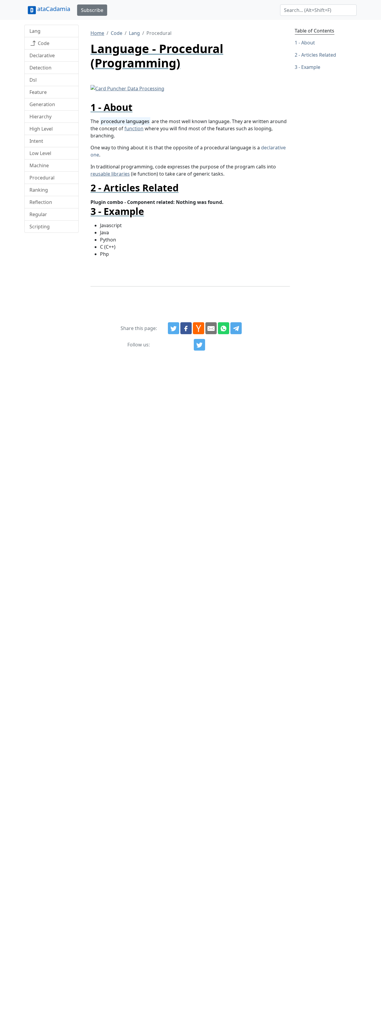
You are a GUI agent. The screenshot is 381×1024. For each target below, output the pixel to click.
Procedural (41, 177)
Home (97, 33)
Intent (36, 141)
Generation (42, 104)
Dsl (33, 80)
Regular (38, 214)
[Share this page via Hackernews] (198, 328)
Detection (40, 67)
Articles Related (318, 55)
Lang (34, 31)
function (133, 128)
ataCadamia (53, 9)
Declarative (42, 55)
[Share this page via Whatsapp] (223, 328)
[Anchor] (137, 107)
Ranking (38, 190)
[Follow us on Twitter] (199, 345)
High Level (41, 129)
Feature (38, 92)
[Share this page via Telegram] (236, 328)
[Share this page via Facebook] (186, 328)
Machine (39, 165)
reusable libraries (110, 174)
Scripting (39, 226)
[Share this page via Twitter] (173, 328)
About (308, 42)
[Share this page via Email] (211, 328)
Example (310, 67)
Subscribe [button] (92, 10)
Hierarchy (40, 116)
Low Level (40, 153)
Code (43, 43)
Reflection (40, 202)
